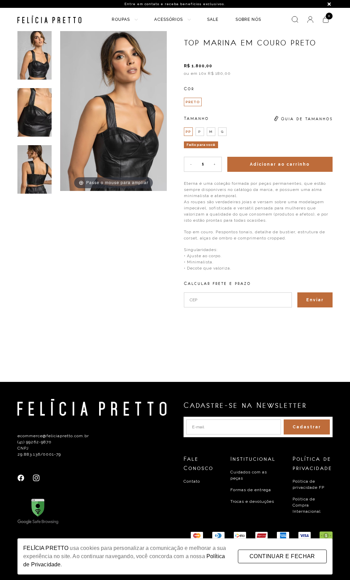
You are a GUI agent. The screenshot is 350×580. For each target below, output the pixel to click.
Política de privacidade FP (308, 484)
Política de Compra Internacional (307, 505)
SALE (212, 19)
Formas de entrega (250, 489)
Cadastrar (307, 427)
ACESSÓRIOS (168, 19)
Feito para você (201, 145)
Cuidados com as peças (248, 475)
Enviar (315, 300)
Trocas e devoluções (252, 501)
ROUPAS (121, 19)
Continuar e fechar (282, 556)
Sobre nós (248, 19)
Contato (192, 481)
